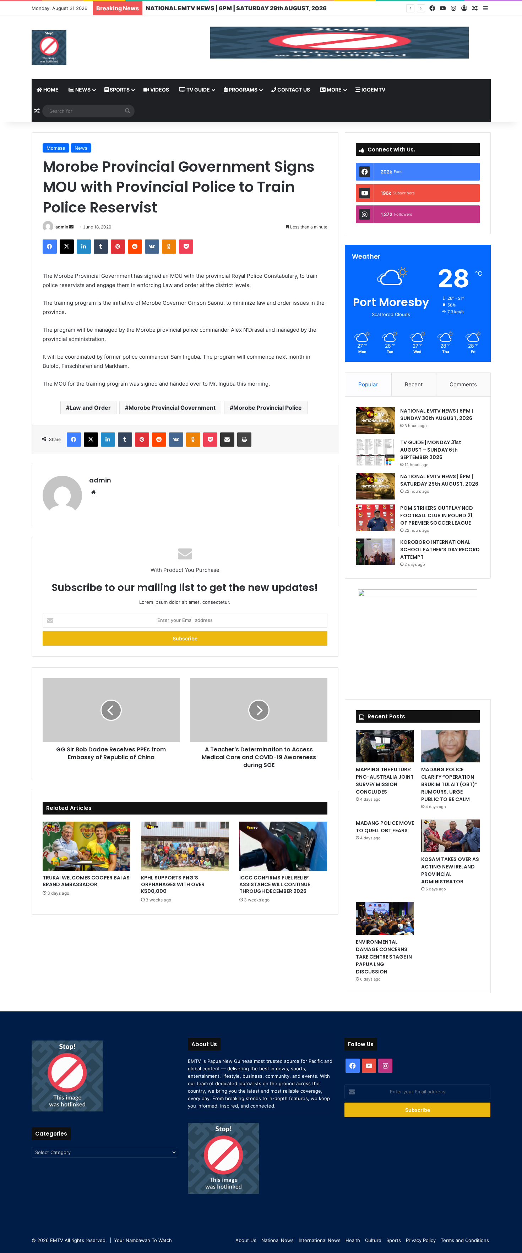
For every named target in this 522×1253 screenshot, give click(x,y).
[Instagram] (453, 8)
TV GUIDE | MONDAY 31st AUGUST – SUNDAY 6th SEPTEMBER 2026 (430, 450)
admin (61, 227)
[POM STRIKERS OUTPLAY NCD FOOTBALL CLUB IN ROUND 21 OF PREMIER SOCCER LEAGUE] (375, 517)
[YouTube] (442, 8)
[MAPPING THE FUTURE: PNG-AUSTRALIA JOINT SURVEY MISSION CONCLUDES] (385, 746)
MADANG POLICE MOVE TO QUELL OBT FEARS (385, 826)
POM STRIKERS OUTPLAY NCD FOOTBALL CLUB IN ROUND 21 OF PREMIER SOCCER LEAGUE (436, 515)
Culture (373, 1240)
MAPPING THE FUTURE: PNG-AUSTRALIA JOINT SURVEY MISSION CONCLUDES (385, 780)
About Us (245, 1240)
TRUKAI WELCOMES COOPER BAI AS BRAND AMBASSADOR (86, 881)
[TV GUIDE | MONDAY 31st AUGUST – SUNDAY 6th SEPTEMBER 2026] (375, 452)
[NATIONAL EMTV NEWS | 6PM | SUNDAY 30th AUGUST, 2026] (375, 420)
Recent (414, 384)
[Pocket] (186, 246)
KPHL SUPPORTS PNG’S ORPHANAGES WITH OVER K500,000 (173, 884)
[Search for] (127, 111)
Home (50, 90)
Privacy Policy (421, 1240)
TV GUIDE (197, 90)
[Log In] (464, 8)
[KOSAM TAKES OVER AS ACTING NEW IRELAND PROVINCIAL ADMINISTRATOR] (450, 835)
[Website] (93, 492)
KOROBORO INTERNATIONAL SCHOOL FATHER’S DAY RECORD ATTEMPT (440, 550)
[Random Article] (474, 8)
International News (320, 1240)
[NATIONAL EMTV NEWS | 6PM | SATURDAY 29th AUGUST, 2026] (375, 486)
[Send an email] (71, 227)
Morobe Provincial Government (172, 407)
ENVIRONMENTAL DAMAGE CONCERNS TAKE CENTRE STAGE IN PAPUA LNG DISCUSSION (384, 956)
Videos (159, 90)
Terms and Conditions (465, 1240)
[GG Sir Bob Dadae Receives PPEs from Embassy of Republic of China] (111, 710)
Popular (368, 384)
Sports (119, 90)
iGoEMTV (372, 90)
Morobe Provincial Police (267, 407)
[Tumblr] (101, 246)
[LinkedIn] (84, 246)
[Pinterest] (118, 246)
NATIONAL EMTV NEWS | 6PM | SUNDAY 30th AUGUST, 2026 (436, 414)
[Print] (244, 439)
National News (277, 1240)
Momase (56, 148)
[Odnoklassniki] (169, 246)
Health (353, 1240)
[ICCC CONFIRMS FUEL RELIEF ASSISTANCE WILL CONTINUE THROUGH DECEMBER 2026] (283, 846)
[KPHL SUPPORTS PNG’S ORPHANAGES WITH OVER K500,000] (185, 846)
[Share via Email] (227, 439)
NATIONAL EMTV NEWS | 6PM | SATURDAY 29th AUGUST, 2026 (439, 480)
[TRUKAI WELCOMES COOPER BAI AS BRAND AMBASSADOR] (86, 846)
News (82, 90)
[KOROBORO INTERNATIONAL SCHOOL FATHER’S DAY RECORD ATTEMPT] (375, 552)
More (334, 90)
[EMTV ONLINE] (49, 47)
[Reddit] (135, 246)
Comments (463, 384)
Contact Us (293, 90)
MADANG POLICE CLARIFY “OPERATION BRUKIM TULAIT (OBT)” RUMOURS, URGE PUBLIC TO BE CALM (449, 784)
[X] (67, 246)
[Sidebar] (485, 8)
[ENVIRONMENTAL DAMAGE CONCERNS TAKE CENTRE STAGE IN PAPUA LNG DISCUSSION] (385, 918)
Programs (242, 90)
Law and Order (90, 407)
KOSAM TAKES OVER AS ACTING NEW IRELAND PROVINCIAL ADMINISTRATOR (450, 870)
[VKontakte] (152, 246)
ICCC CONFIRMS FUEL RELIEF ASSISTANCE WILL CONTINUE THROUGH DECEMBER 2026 (274, 884)
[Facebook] (432, 8)
